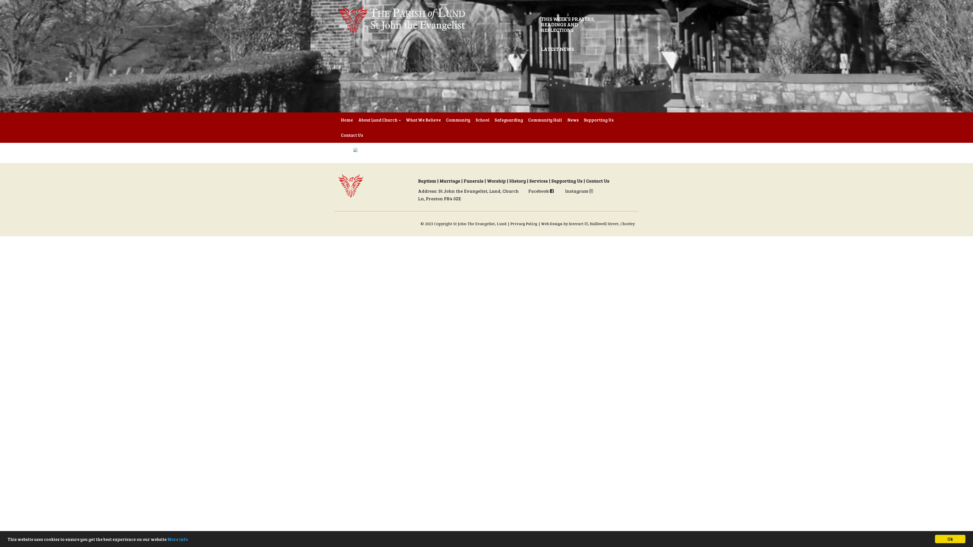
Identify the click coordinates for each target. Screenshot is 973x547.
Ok (950, 539)
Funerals (473, 181)
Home (347, 120)
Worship (496, 181)
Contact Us (352, 135)
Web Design (552, 223)
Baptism (427, 181)
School (483, 120)
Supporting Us (599, 120)
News (573, 120)
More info (177, 539)
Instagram (577, 191)
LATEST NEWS (557, 48)
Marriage (450, 181)
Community (458, 120)
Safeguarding (509, 120)
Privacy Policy (523, 223)
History (517, 181)
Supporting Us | (568, 181)
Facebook (539, 191)
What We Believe (423, 120)
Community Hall (545, 120)
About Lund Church (378, 120)
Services (538, 181)
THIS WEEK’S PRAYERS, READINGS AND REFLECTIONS (568, 24)
